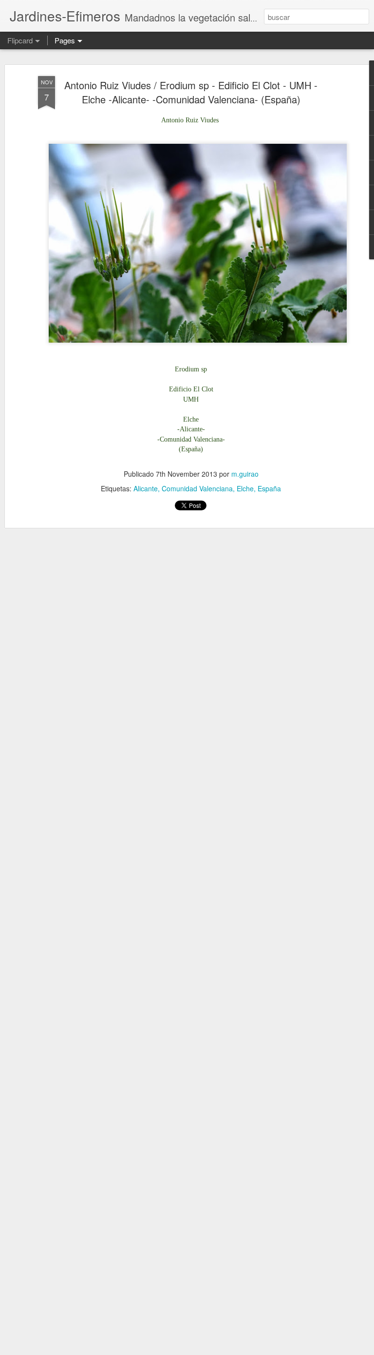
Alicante (145, 488)
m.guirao (245, 474)
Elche (245, 488)
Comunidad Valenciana (197, 488)
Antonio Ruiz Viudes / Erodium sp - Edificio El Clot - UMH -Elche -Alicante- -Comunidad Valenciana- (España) (191, 92)
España (269, 488)
